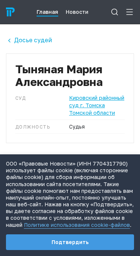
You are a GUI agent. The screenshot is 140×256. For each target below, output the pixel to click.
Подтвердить (70, 242)
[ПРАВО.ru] (10, 11)
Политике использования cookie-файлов (77, 225)
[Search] (114, 11)
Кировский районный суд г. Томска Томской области (96, 105)
